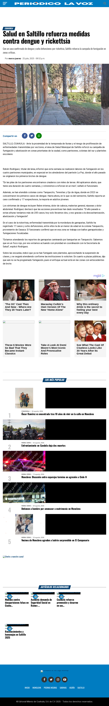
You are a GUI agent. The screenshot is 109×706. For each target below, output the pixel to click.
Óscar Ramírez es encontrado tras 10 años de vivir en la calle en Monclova (57, 414)
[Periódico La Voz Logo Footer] (54, 670)
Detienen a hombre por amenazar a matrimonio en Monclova (50, 508)
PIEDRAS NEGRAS (50, 688)
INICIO (27, 688)
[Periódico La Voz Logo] (54, 5)
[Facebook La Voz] (44, 679)
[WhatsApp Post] (39, 135)
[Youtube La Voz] (65, 679)
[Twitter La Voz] (51, 679)
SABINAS (63, 688)
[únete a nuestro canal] (54, 570)
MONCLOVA (37, 688)
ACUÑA (72, 688)
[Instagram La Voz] (58, 679)
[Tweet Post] (32, 135)
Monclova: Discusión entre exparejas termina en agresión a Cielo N (54, 477)
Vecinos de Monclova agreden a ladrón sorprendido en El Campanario (55, 540)
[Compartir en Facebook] (24, 135)
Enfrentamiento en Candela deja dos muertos (43, 445)
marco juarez (15, 58)
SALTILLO (80, 688)
